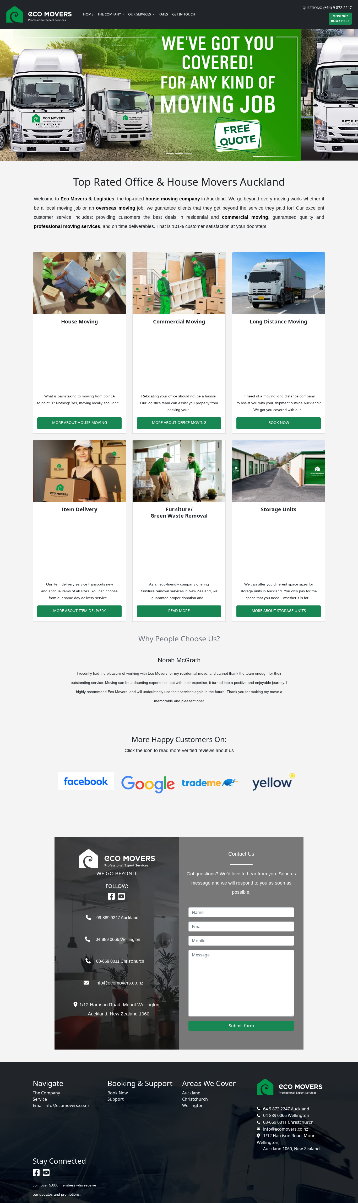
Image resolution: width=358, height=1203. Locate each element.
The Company (46, 1093)
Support (115, 1099)
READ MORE (179, 610)
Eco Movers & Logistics (87, 198)
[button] (27, 95)
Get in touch (183, 14)
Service (40, 1099)
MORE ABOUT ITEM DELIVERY (79, 610)
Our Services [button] (140, 14)
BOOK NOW (278, 422)
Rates (163, 14)
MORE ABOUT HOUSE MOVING (79, 422)
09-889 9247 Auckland (122, 917)
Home (88, 14)
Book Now (117, 1093)
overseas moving (115, 208)
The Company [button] (109, 14)
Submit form (241, 1026)
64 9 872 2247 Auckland (286, 1109)
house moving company (172, 198)
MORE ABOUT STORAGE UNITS (279, 610)
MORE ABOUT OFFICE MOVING (179, 422)
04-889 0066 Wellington (122, 939)
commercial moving (245, 217)
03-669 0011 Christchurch (122, 961)
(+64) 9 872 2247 (337, 7)
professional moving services (67, 226)
